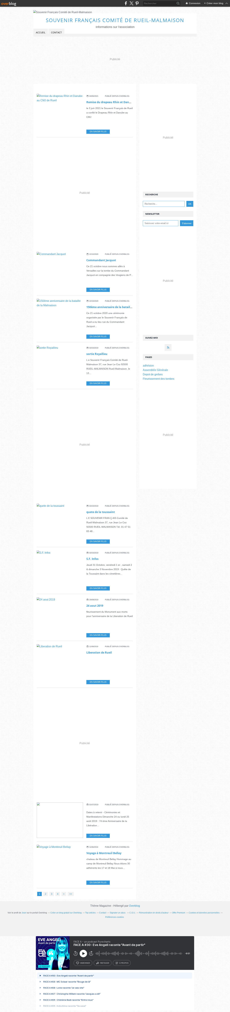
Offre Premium (178, 913)
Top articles (90, 913)
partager (104, 963)
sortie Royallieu (96, 354)
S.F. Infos (92, 559)
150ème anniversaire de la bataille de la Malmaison (120, 307)
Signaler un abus (118, 913)
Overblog (134, 905)
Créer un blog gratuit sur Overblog (66, 913)
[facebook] (126, 3)
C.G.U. (132, 913)
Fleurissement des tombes (158, 378)
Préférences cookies (114, 917)
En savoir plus (98, 131)
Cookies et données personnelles (204, 913)
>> (70, 894)
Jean (24, 913)
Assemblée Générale (155, 370)
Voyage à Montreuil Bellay (103, 853)
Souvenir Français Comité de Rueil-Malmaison (115, 20)
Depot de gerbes (153, 374)
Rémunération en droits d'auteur (154, 913)
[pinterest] (137, 3)
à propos (123, 963)
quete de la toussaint (100, 512)
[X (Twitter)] (131, 3)
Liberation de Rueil (99, 652)
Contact (56, 32)
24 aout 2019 (94, 606)
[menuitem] (40, 33)
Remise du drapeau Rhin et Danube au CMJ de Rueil (120, 102)
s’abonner (85, 963)
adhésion (148, 365)
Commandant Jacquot (101, 260)
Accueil (40, 32)
